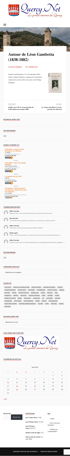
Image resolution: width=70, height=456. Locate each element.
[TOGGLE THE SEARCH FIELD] (65, 24)
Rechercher (7, 413)
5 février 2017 (33, 67)
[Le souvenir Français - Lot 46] (4, 136)
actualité (8, 287)
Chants (60, 287)
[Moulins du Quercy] (5, 136)
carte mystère (36, 287)
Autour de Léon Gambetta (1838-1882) (31, 56)
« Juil (5, 399)
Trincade (54, 303)
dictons (7, 292)
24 (8, 389)
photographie (28, 301)
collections (22, 290)
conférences (41, 290)
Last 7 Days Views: (32, 417)
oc (43, 298)
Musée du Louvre (10, 298)
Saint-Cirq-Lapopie (11, 303)
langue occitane (34, 295)
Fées (56, 292)
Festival (49, 292)
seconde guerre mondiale (27, 303)
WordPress (33, 451)
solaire (40, 303)
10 (8, 382)
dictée (14, 292)
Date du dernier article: (33, 437)
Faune (43, 292)
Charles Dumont (10, 290)
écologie (7, 306)
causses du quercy (49, 287)
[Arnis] (5, 258)
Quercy (44, 301)
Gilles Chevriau (16, 67)
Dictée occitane (24, 292)
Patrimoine (8, 301)
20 (35, 386)
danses (62, 290)
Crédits (52, 418)
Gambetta (8, 295)
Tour (46, 303)
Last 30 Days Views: (32, 422)
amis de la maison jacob (21, 287)
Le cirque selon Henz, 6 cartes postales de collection (52, 108)
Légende (50, 295)
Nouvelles (27, 298)
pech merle (17, 301)
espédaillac (35, 292)
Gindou (15, 295)
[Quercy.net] (35, 16)
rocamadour (53, 301)
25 (17, 389)
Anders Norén (52, 451)
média (20, 298)
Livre (43, 295)
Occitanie (49, 298)
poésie (37, 301)
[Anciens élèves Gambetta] (4, 258)
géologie (23, 295)
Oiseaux (57, 298)
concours (31, 290)
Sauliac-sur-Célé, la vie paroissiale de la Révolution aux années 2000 (21, 108)
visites (61, 303)
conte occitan (52, 290)
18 (17, 386)
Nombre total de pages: (33, 432)
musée (57, 295)
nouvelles (36, 298)
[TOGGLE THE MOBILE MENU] (4, 24)
